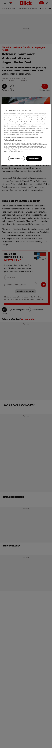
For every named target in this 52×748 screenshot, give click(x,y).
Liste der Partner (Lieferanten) (14, 151)
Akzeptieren (34, 158)
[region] (26, 134)
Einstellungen (16, 158)
